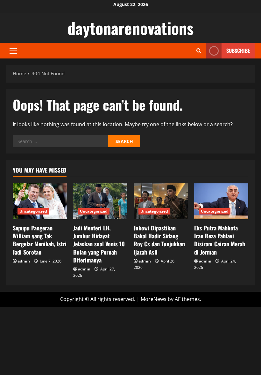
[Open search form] (198, 50)
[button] (13, 51)
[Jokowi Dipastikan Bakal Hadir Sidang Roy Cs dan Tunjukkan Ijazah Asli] (161, 201)
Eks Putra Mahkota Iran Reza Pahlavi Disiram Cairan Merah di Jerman (219, 240)
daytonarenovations (130, 27)
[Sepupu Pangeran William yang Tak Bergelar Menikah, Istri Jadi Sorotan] (40, 201)
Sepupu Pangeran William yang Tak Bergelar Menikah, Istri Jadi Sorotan (40, 240)
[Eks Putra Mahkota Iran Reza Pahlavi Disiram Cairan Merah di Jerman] (221, 201)
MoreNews (153, 299)
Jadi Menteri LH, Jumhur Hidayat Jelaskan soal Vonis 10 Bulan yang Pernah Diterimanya (99, 244)
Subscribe (238, 50)
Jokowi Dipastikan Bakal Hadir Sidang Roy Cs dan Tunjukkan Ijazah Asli (159, 240)
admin (24, 261)
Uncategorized (33, 211)
